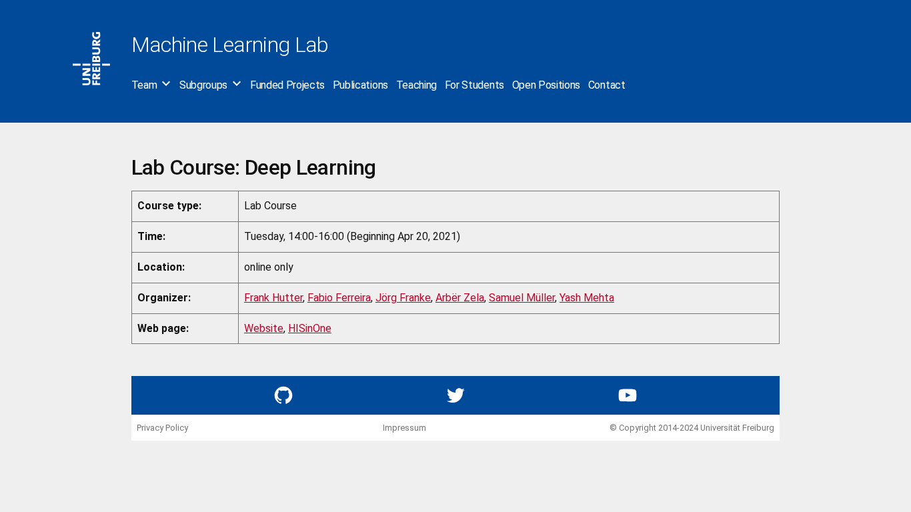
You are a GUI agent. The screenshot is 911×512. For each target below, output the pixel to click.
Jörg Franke (403, 297)
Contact (607, 85)
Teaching (416, 85)
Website (263, 328)
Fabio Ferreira (339, 297)
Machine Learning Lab (230, 44)
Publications (360, 85)
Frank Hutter (273, 297)
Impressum (404, 428)
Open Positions (546, 85)
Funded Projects (287, 85)
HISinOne (309, 328)
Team (144, 85)
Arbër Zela (459, 297)
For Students (474, 85)
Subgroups (203, 85)
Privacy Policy (162, 428)
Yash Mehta (587, 297)
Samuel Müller (522, 297)
